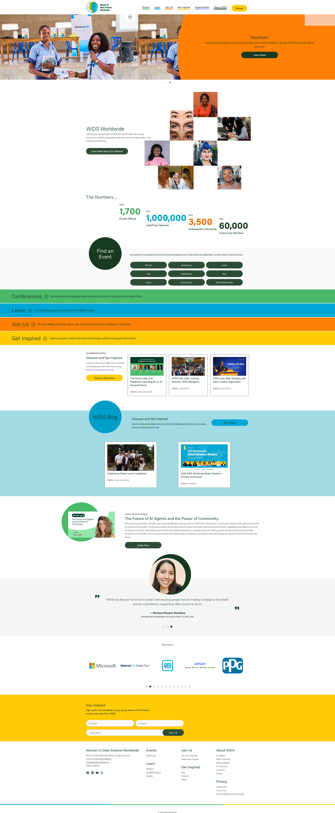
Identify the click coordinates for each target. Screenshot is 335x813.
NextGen (149, 775)
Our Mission (221, 755)
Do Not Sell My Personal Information (230, 793)
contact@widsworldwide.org (97, 762)
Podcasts (185, 775)
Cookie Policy (221, 786)
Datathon (149, 768)
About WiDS (225, 750)
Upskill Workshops (153, 772)
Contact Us (220, 769)
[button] (165, 82)
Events (151, 750)
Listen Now (143, 545)
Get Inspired (26, 338)
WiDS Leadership (223, 762)
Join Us (20, 324)
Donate (219, 773)
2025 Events (151, 755)
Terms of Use (221, 790)
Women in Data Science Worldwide (112, 750)
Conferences (27, 296)
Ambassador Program (190, 759)
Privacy (221, 781)
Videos (184, 779)
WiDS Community (223, 759)
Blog (183, 772)
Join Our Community (189, 755)
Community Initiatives (102, 758)
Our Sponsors (221, 766)
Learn (18, 310)
